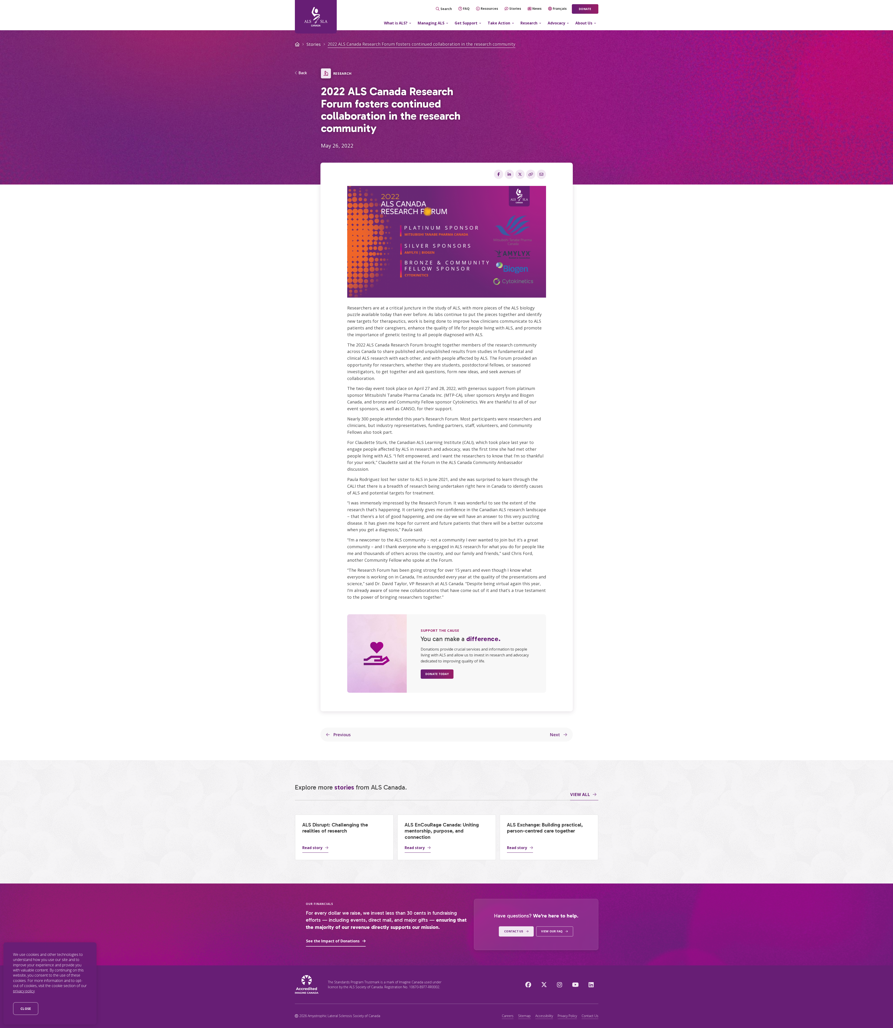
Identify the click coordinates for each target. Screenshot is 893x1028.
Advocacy (556, 23)
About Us (583, 23)
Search (446, 9)
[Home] (316, 17)
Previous (341, 734)
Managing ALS (431, 23)
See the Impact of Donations (333, 941)
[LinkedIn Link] (591, 984)
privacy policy (24, 991)
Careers (507, 1016)
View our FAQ (552, 931)
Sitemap (524, 1016)
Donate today (437, 674)
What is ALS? (395, 23)
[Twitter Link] (544, 984)
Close (25, 1008)
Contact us (513, 931)
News (537, 8)
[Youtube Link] (575, 984)
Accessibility (544, 1016)
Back (303, 73)
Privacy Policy (567, 1016)
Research (528, 23)
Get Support (466, 23)
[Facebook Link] (528, 984)
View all (580, 794)
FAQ (466, 8)
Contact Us (590, 1016)
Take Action (499, 23)
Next (555, 734)
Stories (515, 8)
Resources (489, 8)
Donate (585, 9)
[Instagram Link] (559, 984)
